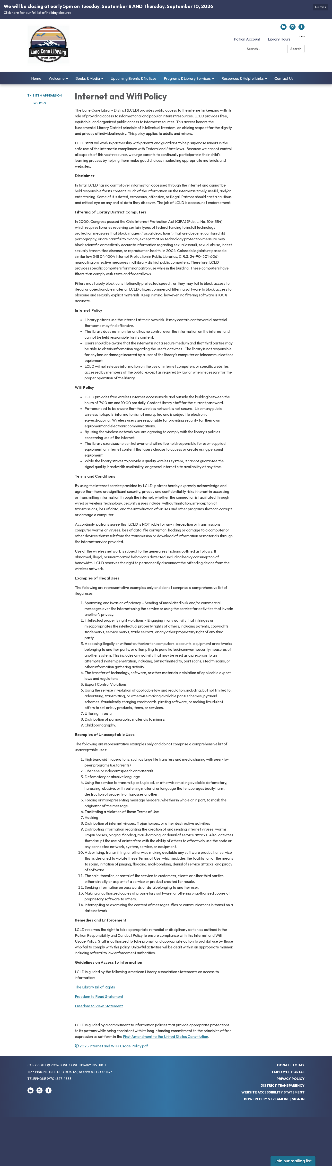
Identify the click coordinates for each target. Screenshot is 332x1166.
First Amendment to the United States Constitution (165, 1036)
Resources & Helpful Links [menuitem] (242, 78)
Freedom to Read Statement (99, 996)
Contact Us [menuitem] (283, 78)
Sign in (298, 1099)
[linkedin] (283, 28)
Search (295, 49)
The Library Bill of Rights (95, 987)
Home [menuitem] (36, 78)
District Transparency (283, 1085)
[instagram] (292, 28)
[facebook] (301, 28)
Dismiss (320, 7)
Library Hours (279, 39)
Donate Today (291, 1065)
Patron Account (247, 39)
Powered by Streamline (266, 1099)
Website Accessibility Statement (273, 1092)
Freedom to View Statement (99, 1005)
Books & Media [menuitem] (87, 78)
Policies (40, 103)
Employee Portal (288, 1072)
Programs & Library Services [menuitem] (187, 78)
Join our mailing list (293, 1161)
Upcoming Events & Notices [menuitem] (134, 78)
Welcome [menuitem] (57, 78)
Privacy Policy (291, 1078)
